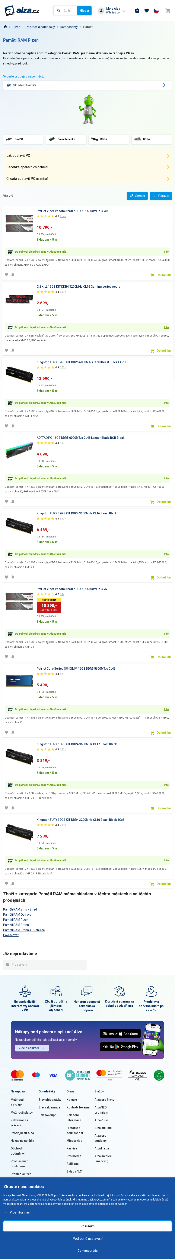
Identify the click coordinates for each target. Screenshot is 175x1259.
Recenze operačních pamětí (27, 167)
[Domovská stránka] (5, 27)
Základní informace (74, 1117)
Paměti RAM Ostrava (17, 914)
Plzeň (16, 27)
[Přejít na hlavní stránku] (22, 10)
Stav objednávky (50, 1099)
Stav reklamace (49, 1107)
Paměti (88, 27)
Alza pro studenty (100, 1138)
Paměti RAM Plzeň (15, 919)
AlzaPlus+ (102, 1120)
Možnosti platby (22, 1112)
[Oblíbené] (146, 10)
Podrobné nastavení (87, 1239)
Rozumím (87, 1226)
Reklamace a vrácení (20, 1122)
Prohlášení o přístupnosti (19, 1163)
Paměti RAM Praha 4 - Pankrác (24, 930)
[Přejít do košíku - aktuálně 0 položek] (168, 10)
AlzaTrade (102, 1148)
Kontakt (72, 1099)
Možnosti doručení (17, 1102)
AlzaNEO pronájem (101, 1110)
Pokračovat (11, 935)
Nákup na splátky (22, 1140)
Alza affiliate (103, 1128)
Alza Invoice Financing (103, 1158)
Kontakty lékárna (78, 1107)
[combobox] (65, 10)
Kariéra (72, 1148)
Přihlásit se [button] (113, 12)
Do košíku (164, 275)
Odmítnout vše (87, 1250)
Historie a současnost (75, 1130)
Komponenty (69, 27)
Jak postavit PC (18, 156)
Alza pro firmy (104, 1099)
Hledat (84, 10)
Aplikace (73, 1163)
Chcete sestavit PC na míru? (27, 179)
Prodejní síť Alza (22, 1133)
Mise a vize (74, 1140)
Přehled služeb (21, 1174)
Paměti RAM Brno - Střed (20, 909)
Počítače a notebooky (40, 27)
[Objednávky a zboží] (137, 10)
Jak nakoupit (47, 1115)
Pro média (74, 1156)
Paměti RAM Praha (16, 925)
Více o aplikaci (29, 1048)
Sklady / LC (74, 1171)
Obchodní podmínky (18, 1151)
